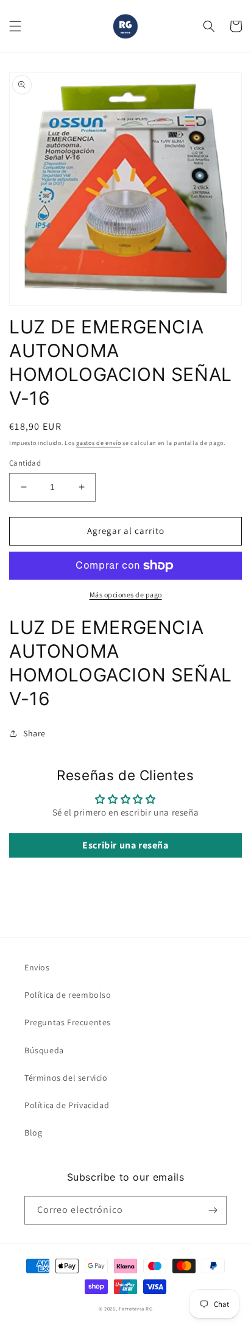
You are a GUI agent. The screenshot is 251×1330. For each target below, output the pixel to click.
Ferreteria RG (135, 1308)
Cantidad (25, 463)
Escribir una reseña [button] (125, 845)
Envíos (37, 967)
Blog (33, 1132)
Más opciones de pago (126, 594)
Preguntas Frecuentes (67, 1022)
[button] (15, 26)
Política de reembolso (67, 994)
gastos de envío (98, 443)
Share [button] (34, 733)
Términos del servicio (66, 1077)
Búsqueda (44, 1050)
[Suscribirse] (212, 1210)
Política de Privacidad (66, 1105)
